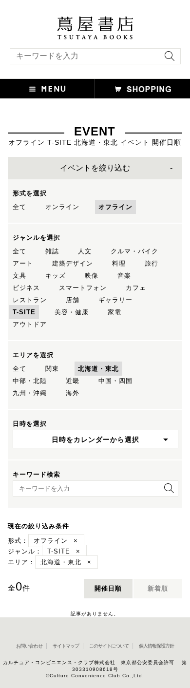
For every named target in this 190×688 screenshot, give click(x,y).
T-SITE (24, 312)
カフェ (136, 287)
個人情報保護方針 (156, 646)
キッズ (55, 275)
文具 (19, 275)
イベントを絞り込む (95, 168)
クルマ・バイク (134, 251)
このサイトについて (109, 646)
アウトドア (30, 324)
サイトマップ (66, 646)
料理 (119, 263)
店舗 (72, 300)
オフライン (115, 206)
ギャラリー (115, 300)
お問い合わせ (29, 646)
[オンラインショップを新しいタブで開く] (142, 88)
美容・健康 (72, 312)
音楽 (124, 275)
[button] (47, 88)
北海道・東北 (98, 368)
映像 (91, 275)
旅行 (151, 263)
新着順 (158, 588)
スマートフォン (83, 287)
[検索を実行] (167, 59)
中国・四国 (115, 380)
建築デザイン (72, 263)
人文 (85, 251)
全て (19, 206)
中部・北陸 (30, 380)
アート (23, 263)
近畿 (72, 380)
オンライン (62, 206)
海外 (72, 393)
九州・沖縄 (30, 393)
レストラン (30, 300)
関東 (52, 368)
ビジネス (26, 287)
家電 (114, 312)
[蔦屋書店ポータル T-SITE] (95, 21)
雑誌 (52, 251)
